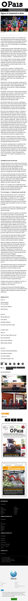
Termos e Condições (5, 546)
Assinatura (3, 540)
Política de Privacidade (5, 544)
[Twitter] (13, 420)
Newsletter (3, 538)
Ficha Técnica (3, 542)
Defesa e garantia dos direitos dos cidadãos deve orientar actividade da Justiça (13, 407)
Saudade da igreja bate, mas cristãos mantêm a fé (14, 390)
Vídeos (2, 547)
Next (25, 384)
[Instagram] (19, 420)
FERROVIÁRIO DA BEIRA (11, 367)
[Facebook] (7, 420)
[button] (1, 10)
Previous (2, 384)
